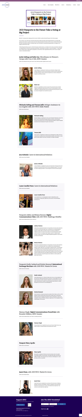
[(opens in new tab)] (29, 404)
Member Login (78, 0)
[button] (62, 404)
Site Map (26, 415)
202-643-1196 (20, 410)
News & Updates (23, 415)
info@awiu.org (26, 410)
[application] (45, 4)
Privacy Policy (30, 415)
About (16, 415)
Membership (18, 415)
